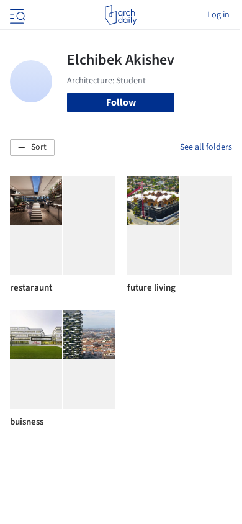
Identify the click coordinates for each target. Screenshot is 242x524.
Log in (218, 15)
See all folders (206, 147)
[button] (32, 147)
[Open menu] (16, 15)
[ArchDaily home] (121, 15)
